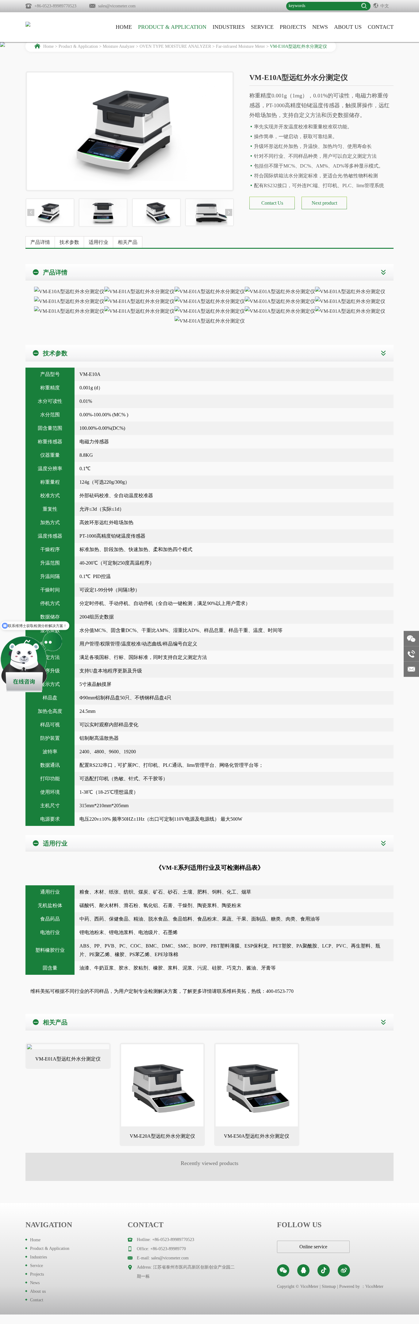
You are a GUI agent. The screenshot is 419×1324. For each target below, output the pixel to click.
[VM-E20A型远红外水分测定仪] (162, 1085)
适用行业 (98, 242)
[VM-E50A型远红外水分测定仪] (257, 1085)
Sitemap (329, 1286)
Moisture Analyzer (119, 46)
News (320, 27)
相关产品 (127, 242)
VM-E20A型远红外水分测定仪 (162, 1136)
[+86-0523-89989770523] (411, 654)
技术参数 (69, 242)
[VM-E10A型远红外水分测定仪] (50, 212)
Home (124, 27)
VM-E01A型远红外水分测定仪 (68, 1058)
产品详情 (40, 242)
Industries (229, 27)
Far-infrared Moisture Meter (240, 46)
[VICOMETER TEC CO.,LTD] (56, 24)
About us (348, 27)
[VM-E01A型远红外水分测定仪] (68, 1046)
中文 (384, 6)
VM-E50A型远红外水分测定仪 (256, 1136)
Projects (293, 27)
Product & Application (172, 27)
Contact (381, 27)
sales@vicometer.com (117, 6)
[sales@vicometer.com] (411, 669)
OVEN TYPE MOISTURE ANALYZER (175, 46)
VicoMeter (374, 1286)
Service (262, 27)
